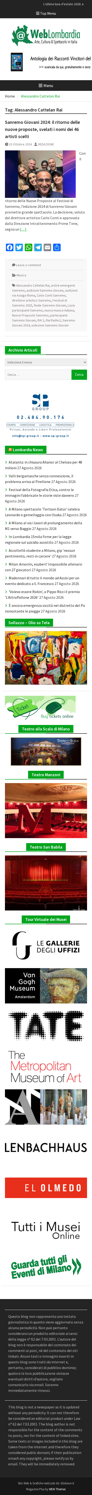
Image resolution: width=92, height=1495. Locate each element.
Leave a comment (28, 265)
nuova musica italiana (59, 310)
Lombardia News (28, 449)
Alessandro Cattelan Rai (33, 285)
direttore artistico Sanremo (31, 300)
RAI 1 (41, 320)
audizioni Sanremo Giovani (44, 290)
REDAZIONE (46, 144)
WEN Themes (57, 1489)
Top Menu (48, 13)
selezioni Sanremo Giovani (50, 325)
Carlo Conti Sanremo (51, 295)
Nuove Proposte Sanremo (30, 315)
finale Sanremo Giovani (50, 305)
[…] (23, 229)
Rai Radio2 (53, 320)
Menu (48, 85)
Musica (21, 275)
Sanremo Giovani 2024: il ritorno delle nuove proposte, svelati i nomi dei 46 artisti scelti (42, 129)
